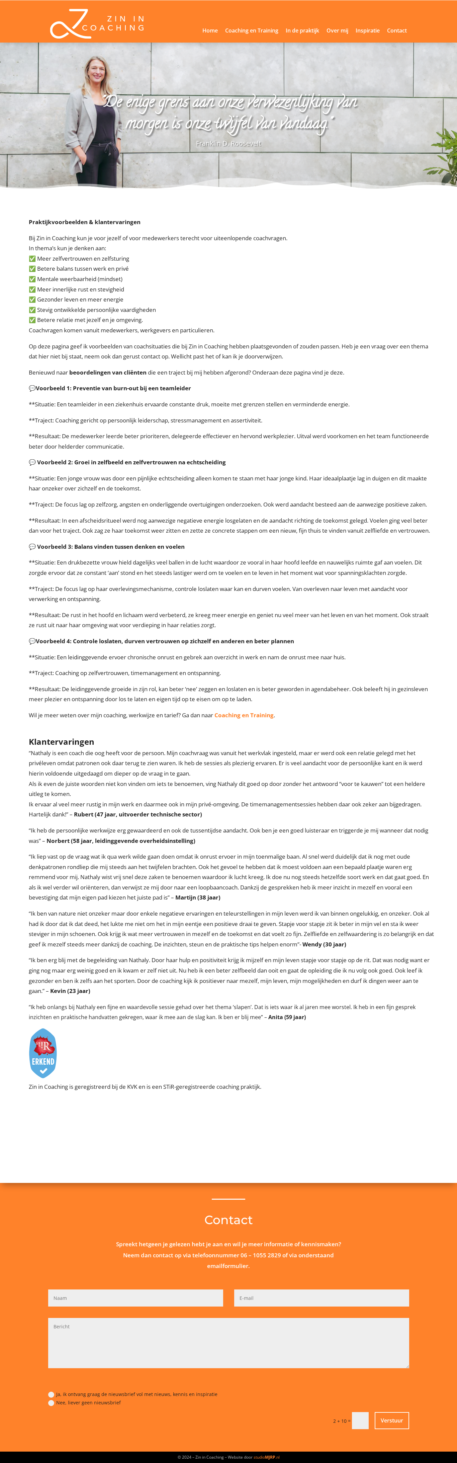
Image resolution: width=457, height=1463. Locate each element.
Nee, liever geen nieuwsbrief (88, 1402)
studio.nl (267, 1457)
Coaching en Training (251, 31)
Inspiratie (368, 31)
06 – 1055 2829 (261, 1255)
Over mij (337, 31)
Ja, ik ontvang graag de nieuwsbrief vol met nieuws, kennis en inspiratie (136, 1394)
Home (210, 31)
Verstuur (392, 1420)
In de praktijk (302, 31)
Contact (397, 31)
